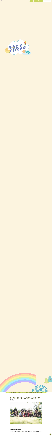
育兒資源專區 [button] (15, 392)
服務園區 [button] (40, 392)
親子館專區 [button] (19, 392)
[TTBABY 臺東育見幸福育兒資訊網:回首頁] (4, 0)
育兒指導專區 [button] (33, 392)
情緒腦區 (22, 431)
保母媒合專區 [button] (37, 392)
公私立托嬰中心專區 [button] (24, 392)
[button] (50, 1)
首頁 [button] (11, 392)
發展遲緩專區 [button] (29, 392)
